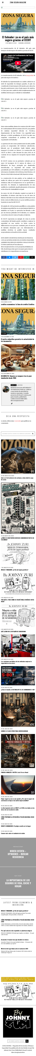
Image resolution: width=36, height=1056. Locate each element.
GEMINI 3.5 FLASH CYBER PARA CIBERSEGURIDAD (14, 731)
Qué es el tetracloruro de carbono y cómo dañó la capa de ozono (17, 479)
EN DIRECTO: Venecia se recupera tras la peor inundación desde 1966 (16, 377)
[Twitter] (15, 257)
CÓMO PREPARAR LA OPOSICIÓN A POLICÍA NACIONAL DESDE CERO (17, 818)
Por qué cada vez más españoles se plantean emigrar (16, 931)
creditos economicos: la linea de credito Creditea (17, 304)
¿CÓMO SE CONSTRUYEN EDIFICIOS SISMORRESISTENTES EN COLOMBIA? (17, 539)
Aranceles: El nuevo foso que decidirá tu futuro (14, 940)
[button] (33, 434)
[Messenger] (9, 257)
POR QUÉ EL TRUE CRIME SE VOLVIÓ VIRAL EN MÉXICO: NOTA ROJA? (17, 600)
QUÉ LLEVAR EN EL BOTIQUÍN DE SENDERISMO (13, 631)
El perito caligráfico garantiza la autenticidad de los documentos (17, 340)
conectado (17, 421)
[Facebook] (4, 257)
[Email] (32, 257)
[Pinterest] (21, 257)
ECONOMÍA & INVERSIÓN (24, 43)
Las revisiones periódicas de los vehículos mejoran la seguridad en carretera (16, 662)
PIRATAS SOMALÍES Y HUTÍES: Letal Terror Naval (14, 772)
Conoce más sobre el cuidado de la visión (13, 833)
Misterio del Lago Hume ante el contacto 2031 (14, 949)
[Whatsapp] (26, 257)
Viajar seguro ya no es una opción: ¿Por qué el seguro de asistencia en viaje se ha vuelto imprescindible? (17, 799)
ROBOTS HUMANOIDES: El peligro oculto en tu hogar (16, 826)
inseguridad (29, 75)
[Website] (12, 404)
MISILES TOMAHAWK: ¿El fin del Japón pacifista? (14, 570)
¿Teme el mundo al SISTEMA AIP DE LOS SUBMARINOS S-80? (18, 690)
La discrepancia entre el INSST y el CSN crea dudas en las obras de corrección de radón (18, 809)
